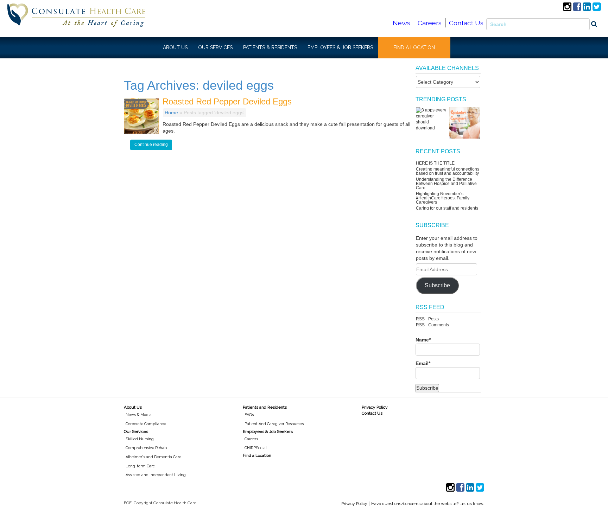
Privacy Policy (375, 407)
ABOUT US (175, 47)
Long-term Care (140, 466)
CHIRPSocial (256, 448)
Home (171, 112)
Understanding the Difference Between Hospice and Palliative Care (446, 183)
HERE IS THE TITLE (435, 163)
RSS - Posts (427, 318)
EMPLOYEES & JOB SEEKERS (340, 47)
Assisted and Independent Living (156, 475)
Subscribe (437, 285)
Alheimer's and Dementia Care (153, 457)
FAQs (249, 415)
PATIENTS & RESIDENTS (270, 47)
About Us (133, 407)
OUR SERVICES (215, 47)
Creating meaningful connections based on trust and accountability (447, 171)
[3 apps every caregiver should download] (431, 119)
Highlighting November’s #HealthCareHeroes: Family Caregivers (442, 198)
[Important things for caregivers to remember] (464, 123)
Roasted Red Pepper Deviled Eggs (227, 101)
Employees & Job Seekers (268, 431)
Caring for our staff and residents (447, 208)
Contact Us (466, 23)
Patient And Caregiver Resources (274, 424)
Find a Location (257, 455)
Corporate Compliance (146, 424)
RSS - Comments (432, 324)
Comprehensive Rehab (146, 448)
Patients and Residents (265, 407)
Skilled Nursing (140, 439)
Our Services (136, 431)
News (401, 23)
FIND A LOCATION (414, 47)
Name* (423, 340)
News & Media (139, 415)
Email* (423, 363)
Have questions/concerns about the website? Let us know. (427, 503)
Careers (430, 23)
